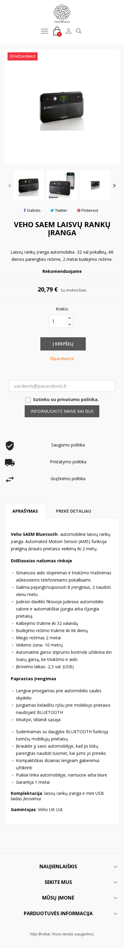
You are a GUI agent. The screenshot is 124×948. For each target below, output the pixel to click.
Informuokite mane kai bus (62, 411)
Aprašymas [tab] (25, 511)
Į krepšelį (63, 344)
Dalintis (34, 210)
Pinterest (90, 210)
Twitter (61, 210)
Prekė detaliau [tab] (73, 511)
